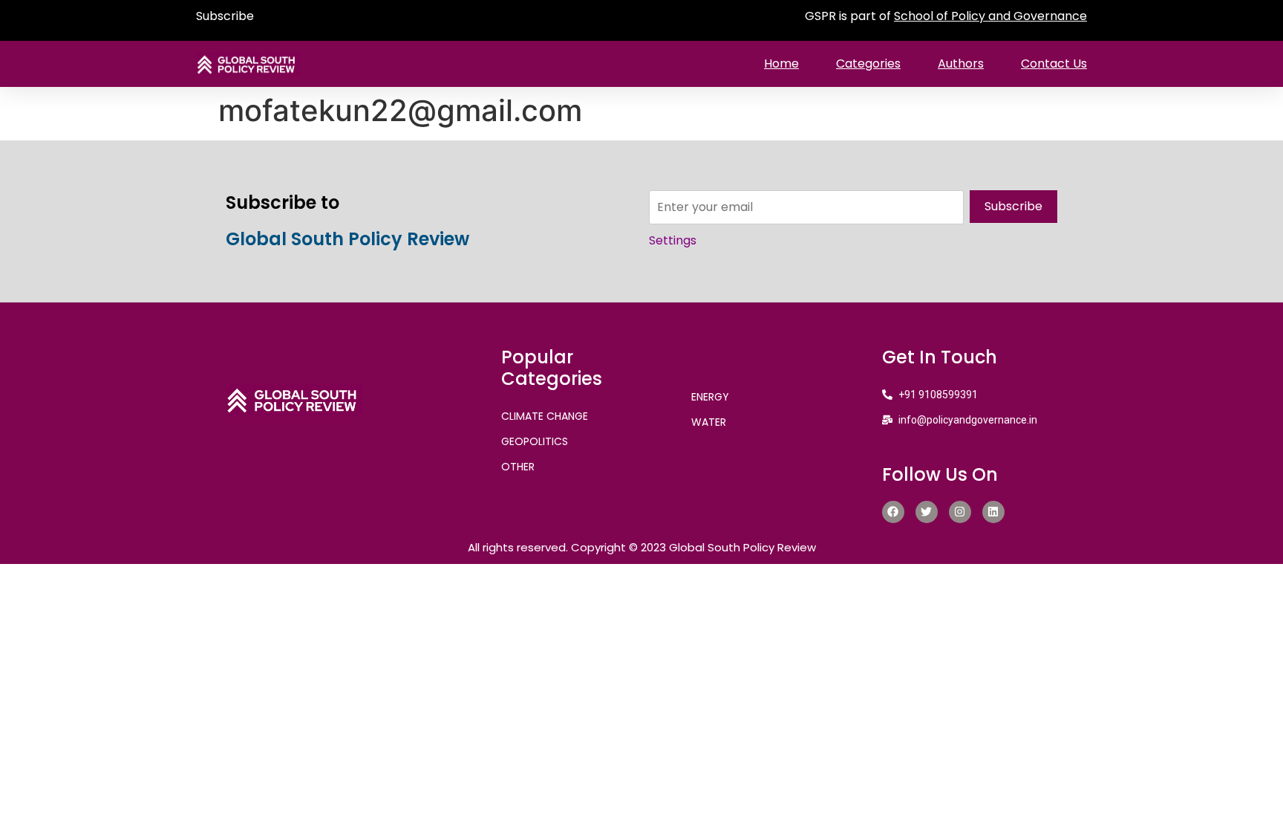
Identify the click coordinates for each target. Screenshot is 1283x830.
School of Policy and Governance (990, 16)
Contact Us (1054, 63)
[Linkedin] (993, 512)
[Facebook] (893, 512)
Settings (672, 240)
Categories (868, 63)
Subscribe (225, 16)
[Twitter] (926, 512)
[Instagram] (960, 512)
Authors (961, 63)
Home (781, 63)
